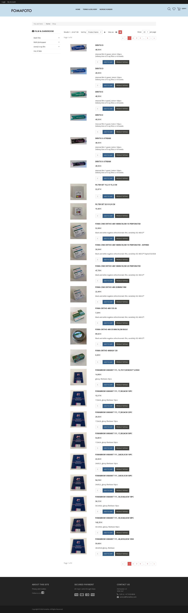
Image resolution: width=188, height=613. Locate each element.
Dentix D (99, 45)
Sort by (83, 32)
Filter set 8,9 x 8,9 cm (105, 204)
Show (139, 32)
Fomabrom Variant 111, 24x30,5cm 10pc (113, 454)
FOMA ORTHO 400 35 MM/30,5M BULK (111, 329)
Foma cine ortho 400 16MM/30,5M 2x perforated (118, 266)
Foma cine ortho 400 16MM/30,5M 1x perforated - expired (122, 245)
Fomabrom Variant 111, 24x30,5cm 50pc (113, 475)
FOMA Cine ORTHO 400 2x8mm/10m (110, 287)
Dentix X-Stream (103, 138)
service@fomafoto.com (128, 597)
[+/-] (105, 32)
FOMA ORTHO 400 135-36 (106, 308)
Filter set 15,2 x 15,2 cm (106, 185)
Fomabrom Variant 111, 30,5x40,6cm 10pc (114, 497)
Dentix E (99, 92)
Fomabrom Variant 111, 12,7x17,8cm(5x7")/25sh (117, 370)
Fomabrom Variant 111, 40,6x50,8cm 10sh (114, 539)
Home (48, 24)
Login (4, 2)
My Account (11, 2)
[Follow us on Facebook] (42, 593)
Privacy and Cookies (39, 589)
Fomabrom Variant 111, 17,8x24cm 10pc (113, 391)
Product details (122, 62)
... (143, 38)
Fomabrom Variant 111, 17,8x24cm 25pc (113, 412)
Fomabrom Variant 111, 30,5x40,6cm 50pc (114, 518)
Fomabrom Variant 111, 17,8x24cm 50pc (113, 433)
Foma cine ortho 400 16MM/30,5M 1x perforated (118, 224)
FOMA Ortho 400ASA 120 (106, 350)
